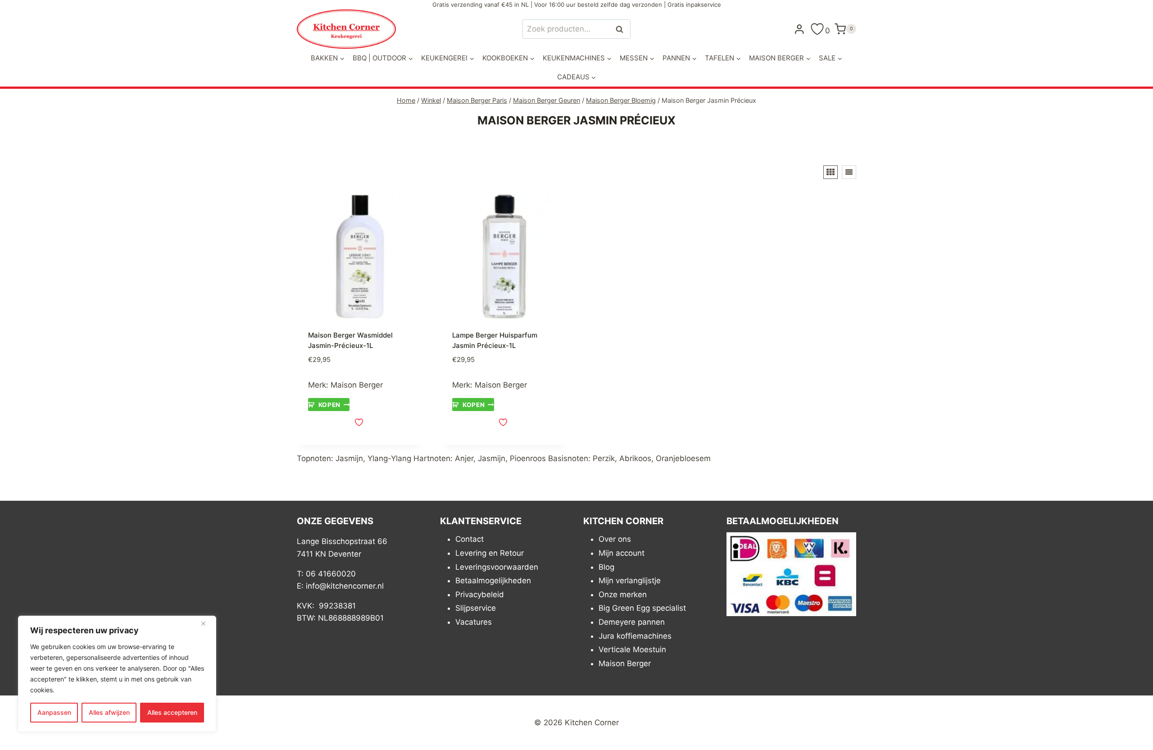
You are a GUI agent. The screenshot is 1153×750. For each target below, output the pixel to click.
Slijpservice (475, 608)
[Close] (206, 623)
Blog (606, 567)
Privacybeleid (479, 594)
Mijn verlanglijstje (630, 580)
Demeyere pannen (632, 622)
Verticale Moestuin (632, 649)
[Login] (799, 28)
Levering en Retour (489, 553)
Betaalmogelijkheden (493, 580)
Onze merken (623, 594)
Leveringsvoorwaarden (496, 567)
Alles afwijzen (109, 712)
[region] (117, 674)
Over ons (615, 539)
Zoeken (622, 29)
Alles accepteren (172, 712)
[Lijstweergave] (849, 172)
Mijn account (622, 553)
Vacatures (473, 622)
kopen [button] (329, 404)
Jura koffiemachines (635, 635)
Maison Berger (357, 384)
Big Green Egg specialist (642, 608)
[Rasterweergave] (830, 172)
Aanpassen (54, 712)
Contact (469, 539)
